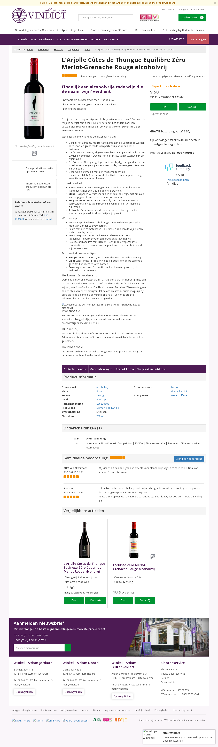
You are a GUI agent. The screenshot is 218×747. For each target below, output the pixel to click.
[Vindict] (39, 15)
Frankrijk (58, 49)
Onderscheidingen (101, 369)
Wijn (33, 39)
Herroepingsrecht (182, 710)
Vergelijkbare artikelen (151, 369)
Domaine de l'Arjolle (108, 407)
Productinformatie (75, 369)
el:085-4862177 (73, 680)
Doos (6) (192, 106)
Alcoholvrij (43, 49)
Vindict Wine (110, 39)
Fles (164, 106)
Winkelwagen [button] (192, 17)
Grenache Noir (179, 391)
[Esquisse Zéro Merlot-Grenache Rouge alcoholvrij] (134, 540)
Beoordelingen (125, 369)
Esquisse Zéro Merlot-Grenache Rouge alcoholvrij (134, 567)
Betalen (165, 678)
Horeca (95, 39)
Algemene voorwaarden (118, 710)
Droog (100, 395)
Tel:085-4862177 (23, 680)
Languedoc (73, 49)
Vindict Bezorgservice (173, 673)
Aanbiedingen (198, 39)
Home (30, 49)
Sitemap (96, 710)
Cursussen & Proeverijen (72, 39)
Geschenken (46, 39)
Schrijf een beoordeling (113, 76)
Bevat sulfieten (179, 395)
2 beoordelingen (88, 76)
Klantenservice (198, 9)
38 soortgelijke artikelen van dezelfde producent (179, 76)
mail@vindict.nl (22, 684)
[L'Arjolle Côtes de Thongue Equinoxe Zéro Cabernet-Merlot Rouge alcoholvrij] (84, 540)
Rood (87, 49)
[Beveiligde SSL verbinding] (107, 719)
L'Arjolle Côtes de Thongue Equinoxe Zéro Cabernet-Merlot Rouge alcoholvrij (84, 567)
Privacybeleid (168, 682)
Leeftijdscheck (143, 710)
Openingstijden (24, 691)
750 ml (100, 416)
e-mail (48, 219)
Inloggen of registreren (24, 710)
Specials (22, 39)
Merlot (175, 387)
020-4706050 (168, 9)
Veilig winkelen (69, 710)
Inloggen (183, 9)
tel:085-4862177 (121, 684)
